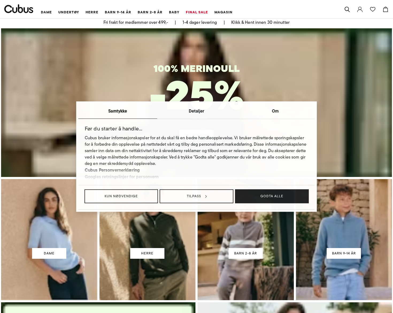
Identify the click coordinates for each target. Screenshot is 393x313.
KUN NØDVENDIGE (121, 196)
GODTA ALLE (271, 196)
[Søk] (347, 9)
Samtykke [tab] (117, 111)
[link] (360, 9)
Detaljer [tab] (196, 111)
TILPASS (194, 196)
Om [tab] (275, 111)
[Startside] (18, 8)
